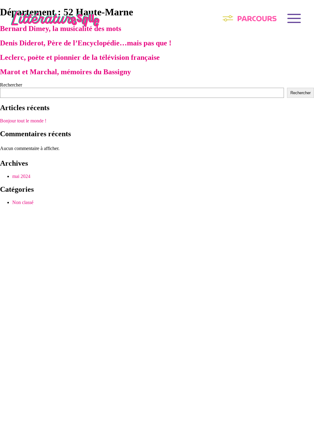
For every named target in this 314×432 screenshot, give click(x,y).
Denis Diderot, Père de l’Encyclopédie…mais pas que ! (85, 43)
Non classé (22, 202)
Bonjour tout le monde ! (23, 120)
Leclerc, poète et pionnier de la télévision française (80, 57)
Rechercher (11, 84)
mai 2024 (21, 176)
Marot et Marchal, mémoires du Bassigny (65, 72)
